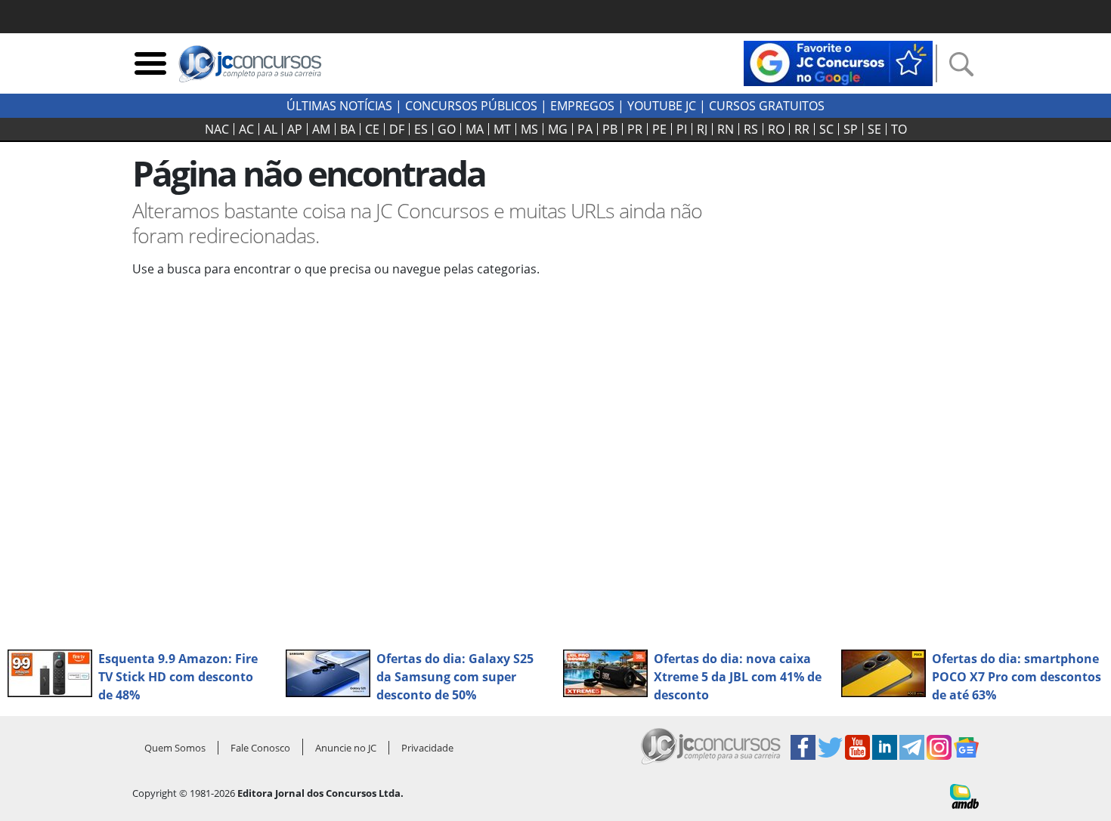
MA (475, 129)
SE (874, 129)
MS (529, 129)
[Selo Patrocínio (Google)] (838, 62)
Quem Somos (175, 748)
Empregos (582, 105)
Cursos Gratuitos (767, 105)
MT (502, 129)
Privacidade (427, 748)
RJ (702, 129)
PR (634, 129)
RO (776, 129)
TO (899, 129)
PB (609, 129)
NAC (217, 129)
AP (294, 129)
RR (801, 129)
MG (558, 129)
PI (681, 129)
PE (659, 129)
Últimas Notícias (339, 105)
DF (396, 129)
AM (321, 129)
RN (725, 129)
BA (347, 129)
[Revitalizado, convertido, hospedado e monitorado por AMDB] (964, 795)
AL (270, 129)
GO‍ (447, 129)
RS (751, 129)
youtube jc (661, 105)
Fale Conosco (260, 748)
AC (246, 129)
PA (585, 129)
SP (850, 129)
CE (372, 129)
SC (826, 129)
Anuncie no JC (345, 748)
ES (421, 129)
